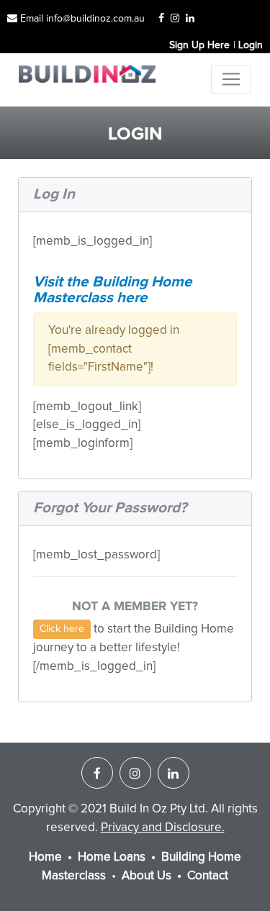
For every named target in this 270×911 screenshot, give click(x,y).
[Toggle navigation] (231, 79)
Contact (207, 876)
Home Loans (111, 857)
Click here (62, 629)
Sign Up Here (199, 45)
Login (250, 45)
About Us (146, 876)
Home (45, 857)
